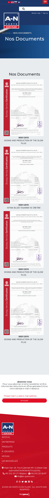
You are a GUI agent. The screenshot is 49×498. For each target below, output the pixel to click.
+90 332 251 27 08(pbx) (16, 473)
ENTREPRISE (8, 442)
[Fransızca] (18, 2)
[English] (12, 2)
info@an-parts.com (25, 476)
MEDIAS (6, 456)
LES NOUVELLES (10, 461)
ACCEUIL (6, 437)
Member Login (36, 13)
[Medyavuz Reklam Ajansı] (25, 494)
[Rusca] (15, 2)
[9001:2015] (24, 107)
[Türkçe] (9, 2)
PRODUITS (7, 447)
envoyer (24, 400)
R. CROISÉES (8, 451)
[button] (45, 2)
